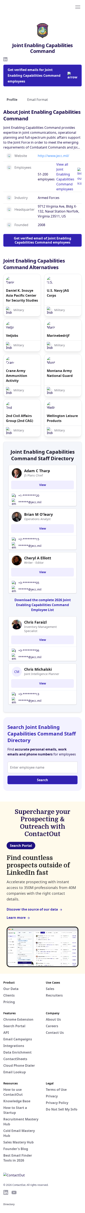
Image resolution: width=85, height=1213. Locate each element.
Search (42, 780)
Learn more (16, 917)
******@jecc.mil (29, 502)
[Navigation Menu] (78, 7)
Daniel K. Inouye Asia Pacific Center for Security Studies (22, 295)
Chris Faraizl (35, 622)
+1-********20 (28, 495)
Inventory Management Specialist (40, 629)
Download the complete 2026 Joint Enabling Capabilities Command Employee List (42, 605)
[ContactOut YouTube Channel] (14, 1192)
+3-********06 (28, 650)
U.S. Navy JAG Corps (58, 293)
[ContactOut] (23, 7)
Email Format (37, 99)
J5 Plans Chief (33, 475)
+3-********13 (28, 694)
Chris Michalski (38, 669)
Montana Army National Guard (60, 373)
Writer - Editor (34, 563)
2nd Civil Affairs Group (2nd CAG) (19, 418)
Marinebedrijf (58, 335)
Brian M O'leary (38, 514)
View (42, 485)
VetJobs (12, 335)
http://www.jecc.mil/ (53, 155)
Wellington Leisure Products (62, 418)
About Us (53, 1019)
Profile (12, 99)
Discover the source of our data (32, 909)
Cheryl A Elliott (37, 557)
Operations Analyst (37, 519)
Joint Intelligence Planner (41, 674)
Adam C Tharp (37, 470)
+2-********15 (28, 539)
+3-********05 (28, 583)
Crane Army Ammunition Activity (16, 375)
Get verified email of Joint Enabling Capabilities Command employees (42, 240)
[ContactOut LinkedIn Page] (5, 1192)
